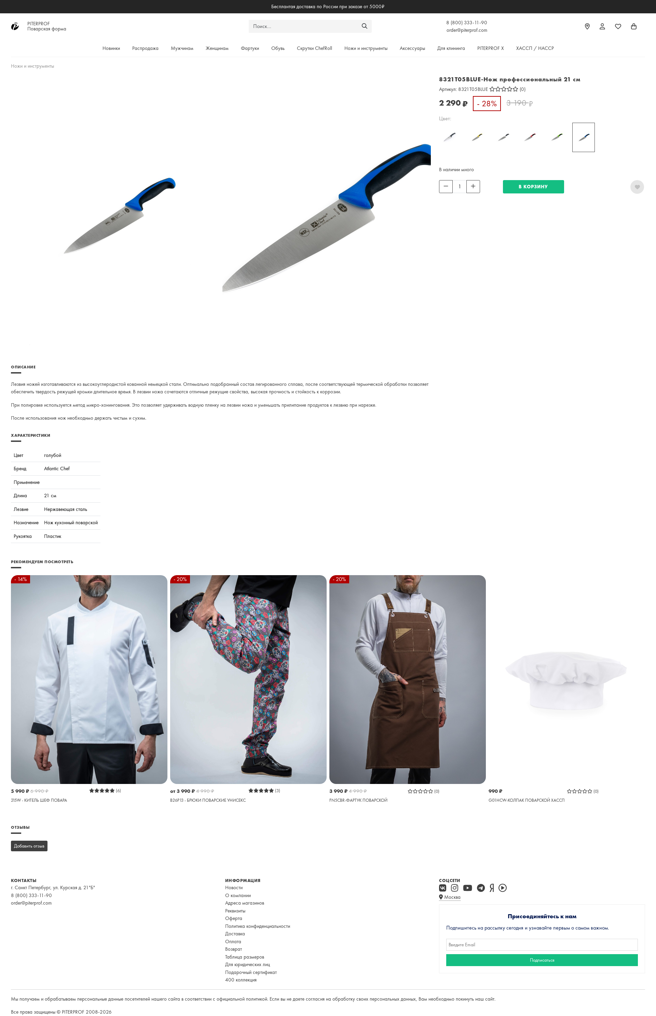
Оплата (233, 941)
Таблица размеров (244, 956)
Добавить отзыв (29, 846)
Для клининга (451, 48)
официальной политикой (242, 998)
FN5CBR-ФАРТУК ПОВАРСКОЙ (358, 800)
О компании (238, 895)
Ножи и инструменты (365, 48)
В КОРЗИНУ (533, 187)
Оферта (233, 918)
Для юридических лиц (247, 964)
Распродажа (145, 48)
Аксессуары (412, 48)
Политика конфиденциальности (257, 926)
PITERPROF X (490, 48)
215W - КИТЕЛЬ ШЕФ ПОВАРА (39, 800)
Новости (234, 887)
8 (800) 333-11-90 (466, 22)
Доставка (235, 933)
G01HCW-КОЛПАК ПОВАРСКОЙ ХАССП (527, 800)
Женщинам (217, 48)
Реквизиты (235, 910)
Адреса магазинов (244, 902)
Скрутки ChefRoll (314, 48)
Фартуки (250, 48)
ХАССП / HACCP (535, 48)
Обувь (278, 48)
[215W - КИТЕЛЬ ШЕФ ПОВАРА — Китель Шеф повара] (89, 679)
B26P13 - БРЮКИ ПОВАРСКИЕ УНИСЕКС (208, 800)
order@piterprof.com (467, 30)
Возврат (233, 949)
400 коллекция (241, 979)
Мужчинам (182, 48)
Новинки (111, 48)
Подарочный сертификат (251, 972)
